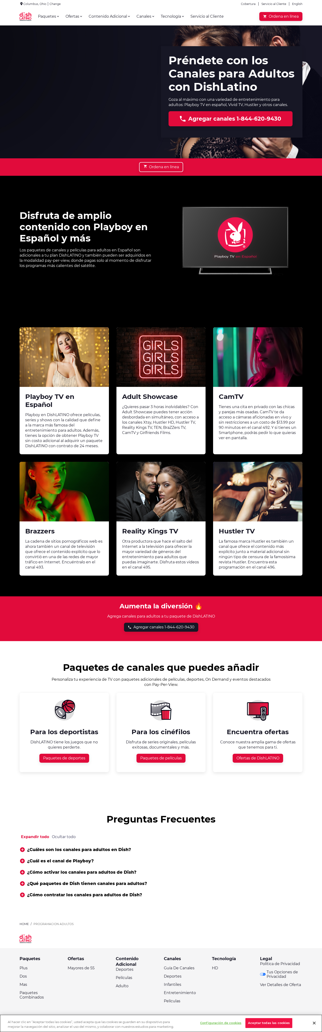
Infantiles (172, 984)
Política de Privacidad (280, 964)
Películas (124, 977)
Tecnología (224, 958)
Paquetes (30, 958)
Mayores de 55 (81, 968)
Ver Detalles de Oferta (280, 985)
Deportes (124, 969)
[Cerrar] (314, 1023)
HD (215, 968)
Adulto (122, 986)
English (297, 4)
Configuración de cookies (220, 1023)
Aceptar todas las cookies (269, 1023)
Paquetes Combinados (32, 995)
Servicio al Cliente (273, 4)
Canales (172, 958)
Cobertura (248, 4)
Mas (23, 984)
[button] (161, 849)
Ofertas (76, 958)
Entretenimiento (180, 993)
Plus (24, 968)
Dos (23, 976)
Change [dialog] (55, 4)
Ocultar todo (64, 837)
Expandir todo (35, 837)
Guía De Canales (179, 968)
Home (24, 924)
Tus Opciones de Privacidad (282, 974)
